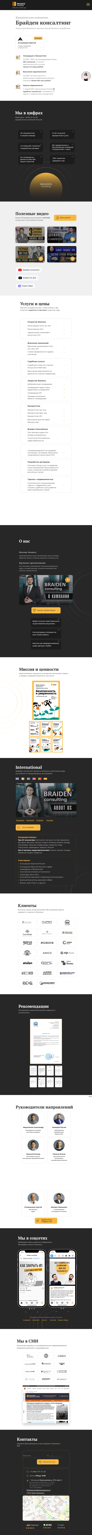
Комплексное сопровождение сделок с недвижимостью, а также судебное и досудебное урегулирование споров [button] (42, 486)
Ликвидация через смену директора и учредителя (39, 388)
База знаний (65, 218)
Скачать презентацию (46, 610)
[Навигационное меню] (88, 4)
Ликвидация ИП (35, 393)
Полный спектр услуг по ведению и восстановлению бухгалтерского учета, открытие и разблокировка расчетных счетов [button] (43, 468)
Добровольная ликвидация (40, 384)
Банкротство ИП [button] (35, 416)
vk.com (44, 1320)
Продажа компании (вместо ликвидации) (37, 397)
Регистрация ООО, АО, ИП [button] (39, 326)
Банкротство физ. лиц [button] (37, 413)
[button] (30, 43)
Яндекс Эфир (63, 1320)
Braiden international (38, 429)
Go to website (28, 827)
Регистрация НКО (35, 329)
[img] (46, 644)
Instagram (27, 1320)
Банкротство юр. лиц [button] (37, 410)
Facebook (35, 1320)
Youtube (53, 1320)
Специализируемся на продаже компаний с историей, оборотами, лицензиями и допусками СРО (43, 452)
